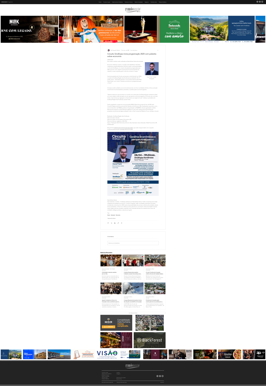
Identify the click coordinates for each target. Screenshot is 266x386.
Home (108, 215)
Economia (118, 215)
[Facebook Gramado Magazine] (260, 2)
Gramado (113, 215)
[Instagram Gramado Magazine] (257, 2)
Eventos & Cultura (111, 218)
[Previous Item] (2, 29)
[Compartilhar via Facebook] (108, 223)
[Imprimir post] (121, 223)
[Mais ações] (158, 50)
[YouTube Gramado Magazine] (262, 2)
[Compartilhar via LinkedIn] (114, 223)
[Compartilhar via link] (118, 223)
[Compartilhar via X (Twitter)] (111, 223)
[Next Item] (263, 29)
